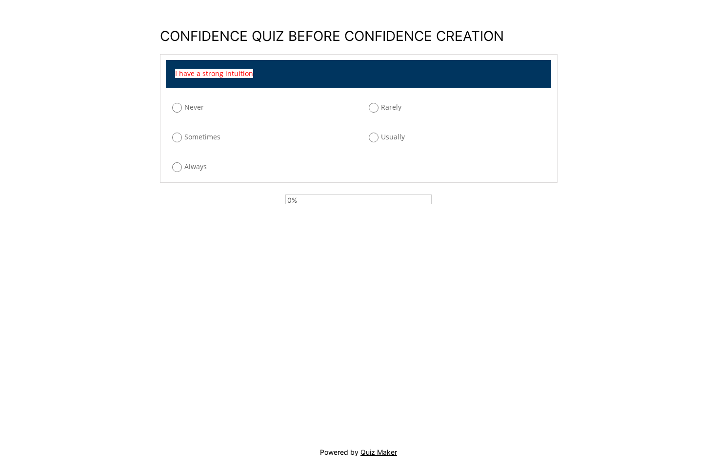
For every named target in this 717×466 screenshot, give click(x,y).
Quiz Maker (378, 452)
